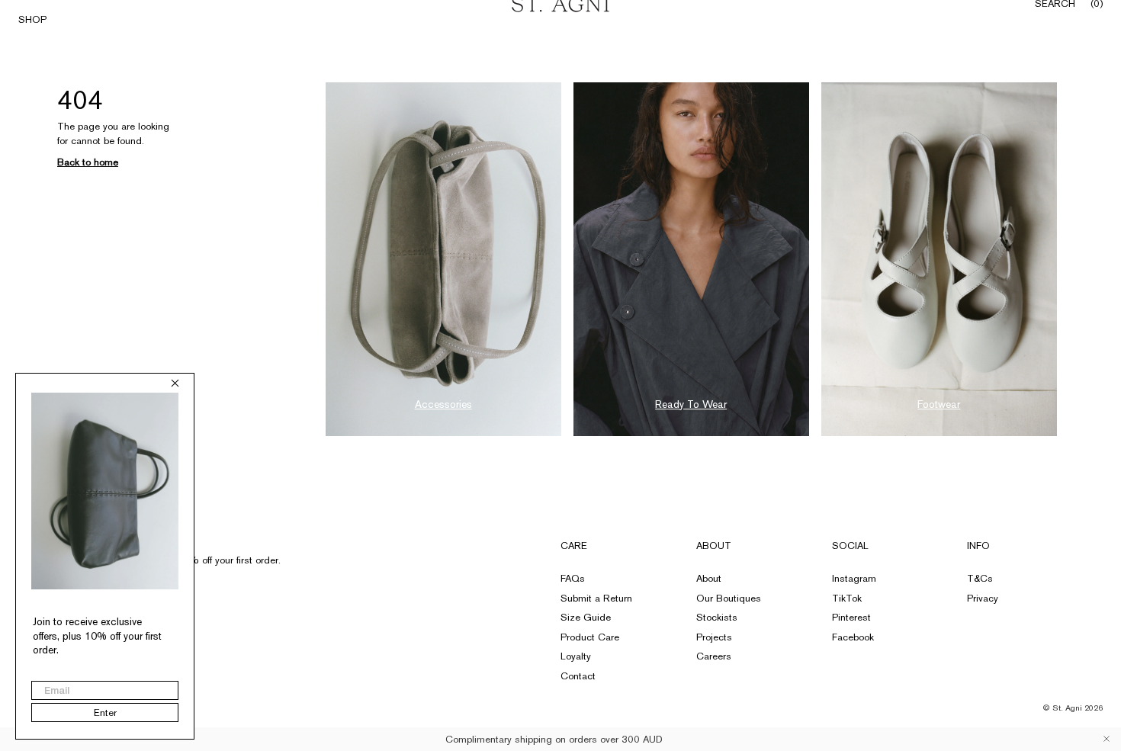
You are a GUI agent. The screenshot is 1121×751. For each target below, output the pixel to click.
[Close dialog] (175, 383)
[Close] (1106, 739)
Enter (105, 712)
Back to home (87, 162)
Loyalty (575, 656)
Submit (254, 589)
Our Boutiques (728, 598)
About (713, 545)
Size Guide (585, 617)
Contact (578, 676)
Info (978, 545)
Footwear (938, 404)
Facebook (853, 637)
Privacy (982, 598)
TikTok (847, 598)
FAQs (572, 578)
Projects (714, 637)
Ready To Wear (691, 404)
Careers (713, 656)
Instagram (854, 578)
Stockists (716, 617)
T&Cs (980, 578)
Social (850, 545)
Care (573, 545)
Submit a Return (596, 598)
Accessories (443, 404)
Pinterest (851, 617)
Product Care (589, 637)
